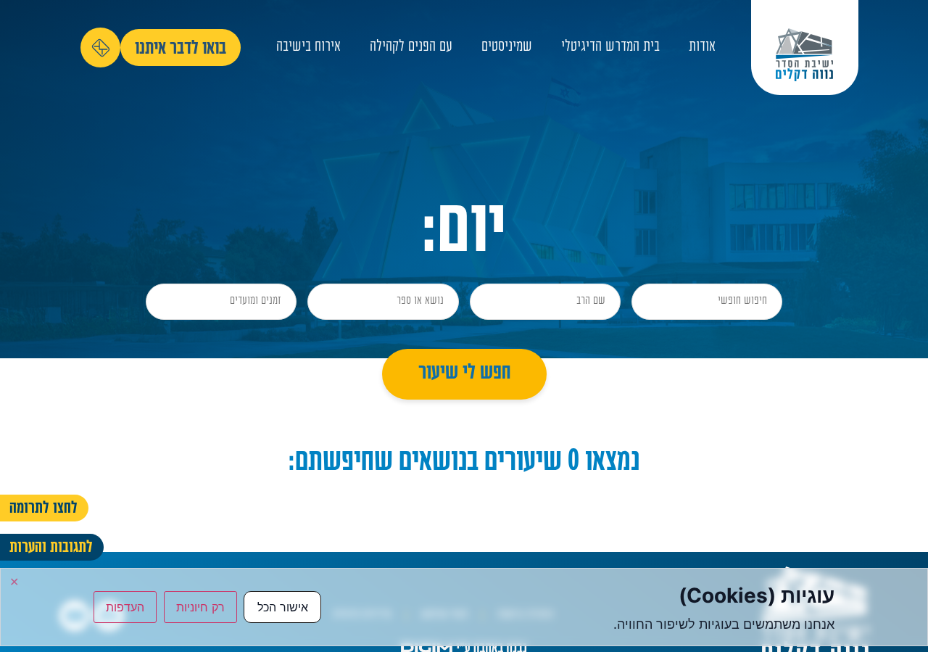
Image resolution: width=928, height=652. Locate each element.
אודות (702, 47)
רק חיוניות (200, 607)
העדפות (125, 607)
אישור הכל (282, 607)
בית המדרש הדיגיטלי (610, 47)
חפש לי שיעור (464, 374)
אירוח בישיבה (308, 47)
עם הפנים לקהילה (411, 47)
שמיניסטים (506, 47)
